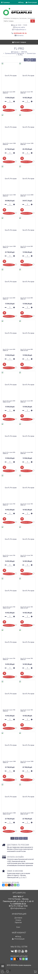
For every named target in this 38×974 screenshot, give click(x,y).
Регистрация (32, 2)
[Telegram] (18, 885)
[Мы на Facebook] (16, 951)
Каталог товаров (20, 42)
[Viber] (12, 885)
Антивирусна (14, 18)
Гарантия (18, 922)
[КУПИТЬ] (4, 106)
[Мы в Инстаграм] (19, 951)
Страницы (6, 2)
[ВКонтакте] (3, 885)
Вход (22, 2)
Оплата (18, 920)
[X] (9, 885)
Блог (18, 927)
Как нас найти (20, 27)
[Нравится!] (16, 110)
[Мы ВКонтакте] (12, 951)
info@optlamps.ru (20, 29)
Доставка (18, 918)
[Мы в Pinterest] (26, 951)
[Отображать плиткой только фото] (28, 59)
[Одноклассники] (6, 885)
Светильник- (23, 18)
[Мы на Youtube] (23, 951)
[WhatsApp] (15, 885)
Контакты (20, 35)
